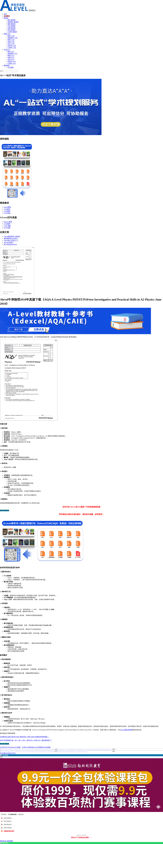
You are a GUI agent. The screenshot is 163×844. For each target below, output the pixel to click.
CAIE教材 (7, 211)
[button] (81, 755)
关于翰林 (11, 67)
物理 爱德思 (11, 24)
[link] (81, 843)
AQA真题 (7, 224)
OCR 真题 (7, 227)
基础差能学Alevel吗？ (11, 238)
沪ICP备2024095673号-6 (8, 753)
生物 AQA (11, 57)
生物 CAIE (11, 42)
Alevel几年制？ (9, 242)
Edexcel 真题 (8, 222)
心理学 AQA (12, 63)
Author (12, 747)
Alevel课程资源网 (126, 730)
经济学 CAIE (12, 45)
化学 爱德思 (11, 26)
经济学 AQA (12, 61)
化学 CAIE (11, 43)
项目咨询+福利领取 (6, 841)
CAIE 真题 (7, 226)
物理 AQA (11, 55)
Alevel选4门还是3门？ (11, 240)
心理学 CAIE (12, 47)
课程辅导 (7, 65)
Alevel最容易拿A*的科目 (12, 236)
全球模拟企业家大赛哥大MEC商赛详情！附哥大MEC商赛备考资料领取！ (24, 737)
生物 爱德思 (11, 28)
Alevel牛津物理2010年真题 (41, 747)
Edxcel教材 (7, 207)
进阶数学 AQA (12, 53)
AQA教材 (7, 209)
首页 (5, 14)
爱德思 (6, 18)
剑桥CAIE (7, 34)
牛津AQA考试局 (27, 747)
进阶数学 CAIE (13, 38)
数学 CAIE (11, 36)
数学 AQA (11, 51)
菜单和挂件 (32, 10)
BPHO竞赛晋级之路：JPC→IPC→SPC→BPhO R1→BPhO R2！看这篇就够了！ (26, 740)
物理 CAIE (11, 40)
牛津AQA (7, 49)
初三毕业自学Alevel (10, 244)
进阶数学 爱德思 (13, 22)
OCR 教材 (7, 213)
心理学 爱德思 (12, 32)
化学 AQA (11, 59)
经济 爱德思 (11, 30)
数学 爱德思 (11, 20)
